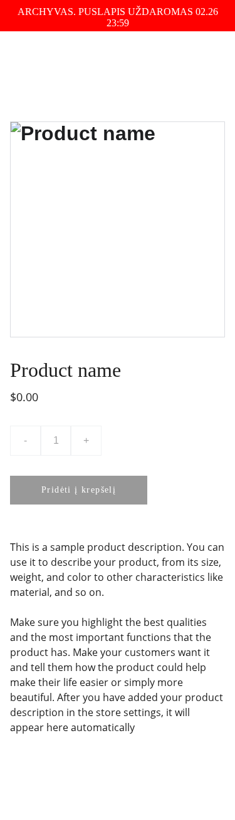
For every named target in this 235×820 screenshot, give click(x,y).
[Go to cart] (152, 60)
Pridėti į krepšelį (78, 490)
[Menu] (207, 60)
